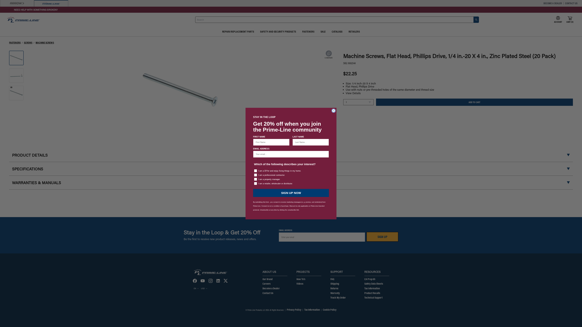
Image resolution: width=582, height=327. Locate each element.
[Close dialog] (333, 110)
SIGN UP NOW (291, 193)
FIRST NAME (259, 137)
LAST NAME (298, 137)
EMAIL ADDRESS (261, 149)
